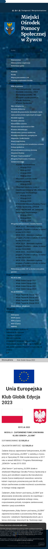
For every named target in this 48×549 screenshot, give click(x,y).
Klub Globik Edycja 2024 (26, 289)
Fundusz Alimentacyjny (19, 129)
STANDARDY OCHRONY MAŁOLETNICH (21, 341)
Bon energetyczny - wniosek (28, 89)
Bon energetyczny (18, 106)
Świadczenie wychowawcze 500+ (23, 127)
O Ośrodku (10, 57)
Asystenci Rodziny (18, 153)
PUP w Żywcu (16, 324)
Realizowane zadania (14, 83)
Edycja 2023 (26, 176)
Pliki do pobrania (17, 86)
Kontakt (9, 69)
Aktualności (10, 309)
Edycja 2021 (26, 170)
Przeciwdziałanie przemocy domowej (24, 150)
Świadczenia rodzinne (19, 124)
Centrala (14, 72)
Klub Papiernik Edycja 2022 (28, 297)
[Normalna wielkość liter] (20, 10)
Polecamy (10, 312)
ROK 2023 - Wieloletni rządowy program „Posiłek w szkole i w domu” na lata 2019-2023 (31, 238)
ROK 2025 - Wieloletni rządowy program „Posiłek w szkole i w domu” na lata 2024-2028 (31, 255)
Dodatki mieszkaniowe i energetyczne (24, 135)
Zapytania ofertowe (13, 335)
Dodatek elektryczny (18, 109)
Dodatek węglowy (18, 118)
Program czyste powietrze (27, 97)
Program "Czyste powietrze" (21, 156)
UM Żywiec (15, 315)
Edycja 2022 (26, 173)
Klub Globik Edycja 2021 (26, 280)
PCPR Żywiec (16, 318)
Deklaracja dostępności (15, 332)
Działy (14, 74)
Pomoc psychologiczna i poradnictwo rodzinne (28, 144)
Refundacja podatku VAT (26, 95)
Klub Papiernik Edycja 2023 (28, 300)
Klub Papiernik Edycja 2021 (28, 295)
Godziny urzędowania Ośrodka (22, 80)
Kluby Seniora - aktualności (21, 306)
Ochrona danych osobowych (17, 330)
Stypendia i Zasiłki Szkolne (20, 138)
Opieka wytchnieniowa (26, 165)
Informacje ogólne (18, 66)
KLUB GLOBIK (16, 278)
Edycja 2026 (26, 201)
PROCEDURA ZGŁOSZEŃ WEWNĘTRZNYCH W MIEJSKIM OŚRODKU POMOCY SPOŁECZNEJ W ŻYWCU (24, 347)
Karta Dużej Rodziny (18, 141)
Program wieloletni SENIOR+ (17, 275)
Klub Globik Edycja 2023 (26, 286)
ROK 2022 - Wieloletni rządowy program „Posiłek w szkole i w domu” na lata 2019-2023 (31, 229)
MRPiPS (14, 326)
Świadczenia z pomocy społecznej (23, 132)
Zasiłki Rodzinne (23, 100)
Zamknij (41, 544)
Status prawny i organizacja (21, 63)
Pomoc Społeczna (24, 103)
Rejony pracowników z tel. (20, 77)
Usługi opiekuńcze (18, 147)
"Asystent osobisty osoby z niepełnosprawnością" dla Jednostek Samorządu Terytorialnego (31, 190)
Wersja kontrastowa (39, 10)
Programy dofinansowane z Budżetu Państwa (27, 224)
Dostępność (26, 10)
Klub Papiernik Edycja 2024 (28, 303)
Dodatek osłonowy (18, 121)
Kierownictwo (16, 60)
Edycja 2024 (26, 195)
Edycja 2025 (26, 198)
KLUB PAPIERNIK (17, 292)
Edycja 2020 (26, 167)
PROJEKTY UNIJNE (13, 338)
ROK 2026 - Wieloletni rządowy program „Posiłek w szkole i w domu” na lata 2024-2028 (31, 263)
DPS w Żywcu (16, 321)
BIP (7, 353)
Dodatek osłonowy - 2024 (27, 92)
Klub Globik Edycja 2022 (26, 283)
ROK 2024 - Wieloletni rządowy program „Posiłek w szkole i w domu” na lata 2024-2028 (31, 246)
